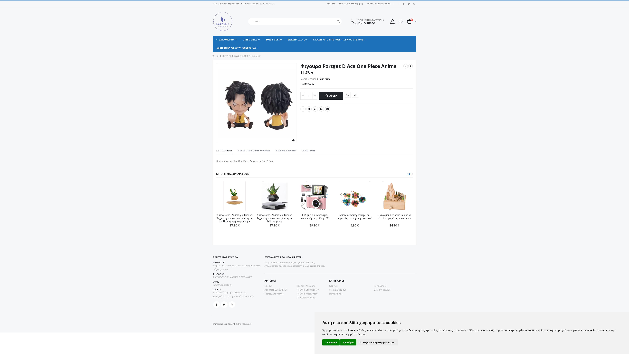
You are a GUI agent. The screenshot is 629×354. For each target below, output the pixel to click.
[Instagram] (414, 4)
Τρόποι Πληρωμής (306, 285)
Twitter (309, 109)
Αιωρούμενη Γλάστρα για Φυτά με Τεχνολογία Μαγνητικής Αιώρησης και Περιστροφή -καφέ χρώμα (234, 218)
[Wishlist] (401, 21)
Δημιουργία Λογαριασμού (379, 3)
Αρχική (214, 56)
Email (327, 109)
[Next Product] (410, 66)
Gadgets (333, 285)
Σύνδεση (331, 3)
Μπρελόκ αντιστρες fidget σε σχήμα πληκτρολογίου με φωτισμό (354, 216)
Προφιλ (268, 285)
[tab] (224, 151)
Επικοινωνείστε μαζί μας (351, 3)
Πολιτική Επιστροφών (308, 289)
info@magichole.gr (222, 284)
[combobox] (295, 21)
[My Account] (392, 21)
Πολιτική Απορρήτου (307, 293)
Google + (321, 109)
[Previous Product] (405, 66)
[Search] (338, 21)
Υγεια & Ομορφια (337, 289)
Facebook (303, 109)
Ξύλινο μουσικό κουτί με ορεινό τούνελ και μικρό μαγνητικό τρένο (394, 216)
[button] (293, 140)
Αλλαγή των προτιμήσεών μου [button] (377, 342)
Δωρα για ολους (382, 289)
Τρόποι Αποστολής (274, 293)
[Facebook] (403, 4)
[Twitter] (409, 4)
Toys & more (380, 285)
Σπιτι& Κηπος (335, 293)
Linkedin (232, 304)
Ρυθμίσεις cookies (306, 297)
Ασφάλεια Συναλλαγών (276, 289)
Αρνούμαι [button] (348, 342)
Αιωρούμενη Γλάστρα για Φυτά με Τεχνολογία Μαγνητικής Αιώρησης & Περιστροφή (274, 218)
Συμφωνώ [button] (331, 342)
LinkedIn (315, 109)
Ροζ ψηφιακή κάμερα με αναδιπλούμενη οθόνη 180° (314, 216)
